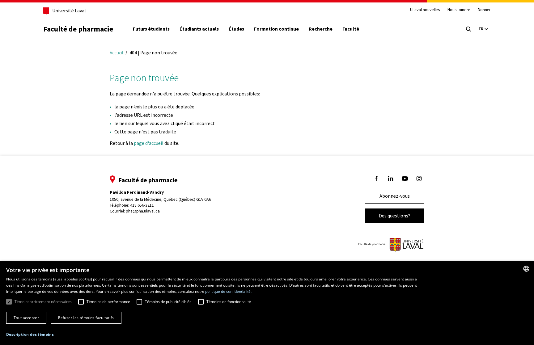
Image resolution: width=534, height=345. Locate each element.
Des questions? (394, 215)
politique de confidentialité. (228, 291)
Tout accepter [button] (26, 317)
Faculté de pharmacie (78, 29)
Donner (484, 10)
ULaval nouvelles (425, 10)
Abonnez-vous (394, 196)
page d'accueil (148, 143)
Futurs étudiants (151, 29)
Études (236, 29)
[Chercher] (468, 29)
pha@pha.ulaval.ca (143, 211)
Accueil (116, 53)
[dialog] (267, 303)
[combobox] (526, 269)
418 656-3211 (142, 205)
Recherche (321, 29)
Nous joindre (458, 10)
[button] (30, 334)
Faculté (350, 29)
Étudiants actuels (199, 29)
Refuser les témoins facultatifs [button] (86, 317)
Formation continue (276, 29)
